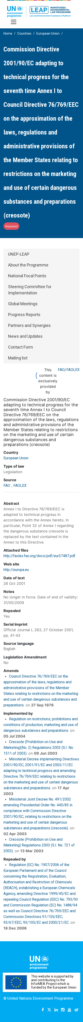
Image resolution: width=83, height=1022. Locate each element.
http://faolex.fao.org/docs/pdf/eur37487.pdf (39, 556)
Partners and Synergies (29, 325)
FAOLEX (73, 370)
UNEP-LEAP (18, 254)
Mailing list (17, 358)
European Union (47, 33)
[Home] (39, 8)
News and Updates (25, 336)
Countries (24, 33)
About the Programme (28, 265)
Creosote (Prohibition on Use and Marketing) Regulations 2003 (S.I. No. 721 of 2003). (39, 845)
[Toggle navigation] (13, 22)
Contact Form (20, 347)
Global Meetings (23, 303)
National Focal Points (27, 275)
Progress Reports (24, 314)
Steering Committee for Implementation (29, 289)
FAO (61, 370)
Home (7, 33)
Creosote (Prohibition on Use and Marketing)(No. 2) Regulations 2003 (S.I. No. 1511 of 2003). (38, 748)
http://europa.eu (16, 570)
